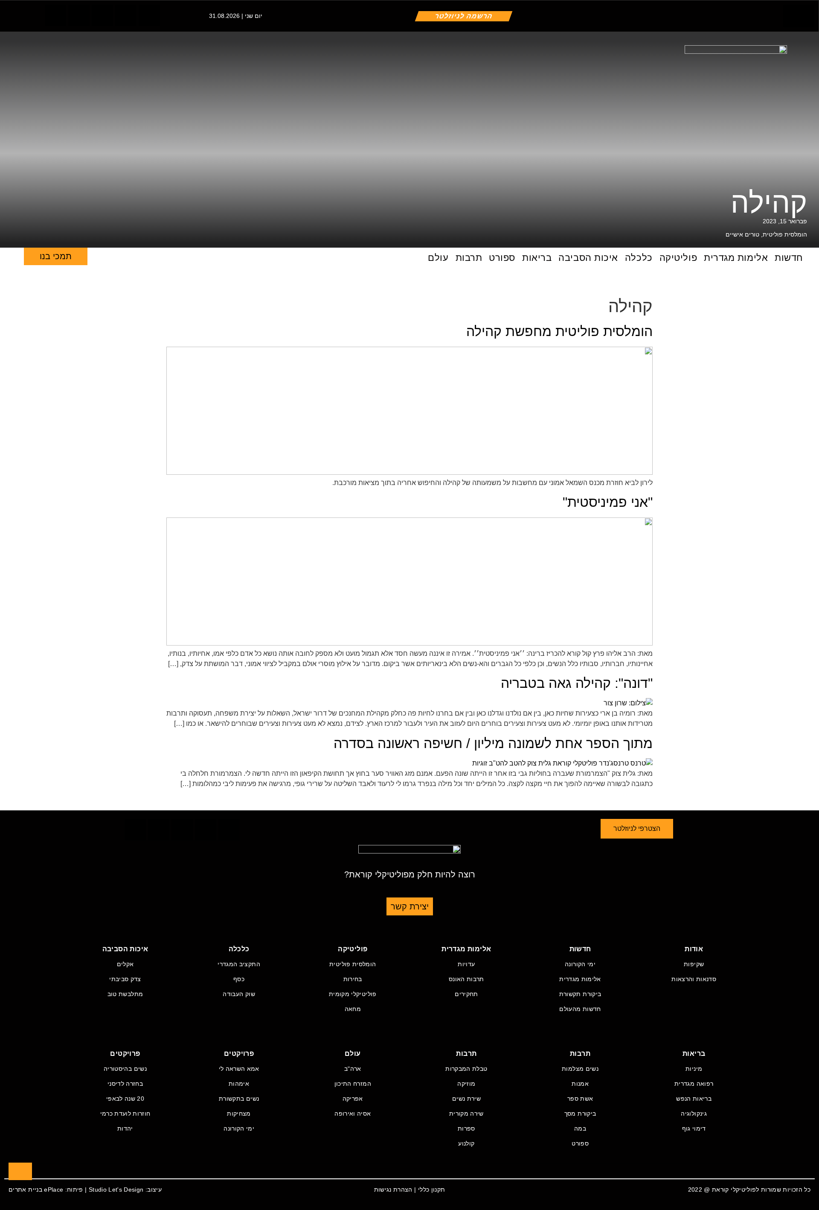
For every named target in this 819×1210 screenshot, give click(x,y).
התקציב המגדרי (239, 964)
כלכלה (639, 257)
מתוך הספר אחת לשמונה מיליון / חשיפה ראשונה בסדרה (493, 743)
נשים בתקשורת (239, 1098)
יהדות (125, 1128)
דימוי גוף (694, 1128)
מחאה (353, 1008)
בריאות (537, 257)
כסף (238, 979)
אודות (694, 949)
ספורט (502, 257)
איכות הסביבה (588, 257)
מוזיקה (466, 1083)
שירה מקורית (466, 1113)
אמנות (580, 1083)
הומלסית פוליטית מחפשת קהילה (559, 331)
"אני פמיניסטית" (608, 502)
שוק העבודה (239, 994)
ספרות (466, 1128)
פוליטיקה (678, 257)
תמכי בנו (56, 256)
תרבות (469, 257)
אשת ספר (580, 1098)
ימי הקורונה (580, 964)
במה (580, 1128)
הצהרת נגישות (393, 1189)
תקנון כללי (431, 1189)
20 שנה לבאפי (125, 1098)
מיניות (693, 1068)
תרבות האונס (466, 979)
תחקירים (466, 994)
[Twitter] (79, 15)
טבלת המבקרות (466, 1068)
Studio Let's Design (116, 1189)
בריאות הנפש (694, 1098)
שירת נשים (466, 1098)
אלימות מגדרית (736, 257)
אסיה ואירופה (352, 1113)
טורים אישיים (742, 234)
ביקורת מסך (580, 1113)
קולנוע (466, 1143)
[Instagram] (102, 15)
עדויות (466, 964)
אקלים (125, 964)
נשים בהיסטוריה (125, 1068)
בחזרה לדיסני (125, 1083)
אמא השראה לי (239, 1068)
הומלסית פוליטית (785, 234)
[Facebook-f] (55, 15)
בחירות (352, 979)
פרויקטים (239, 1053)
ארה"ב (352, 1068)
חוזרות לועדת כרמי (125, 1113)
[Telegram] (125, 15)
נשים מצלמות (580, 1068)
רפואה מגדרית (693, 1083)
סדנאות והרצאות (693, 979)
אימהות (239, 1083)
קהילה (769, 202)
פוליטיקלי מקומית (353, 994)
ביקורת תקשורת (580, 994)
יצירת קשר (410, 906)
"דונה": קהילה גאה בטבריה (577, 683)
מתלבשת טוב (125, 994)
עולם (438, 257)
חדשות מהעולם (580, 1008)
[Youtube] (149, 15)
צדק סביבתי (125, 979)
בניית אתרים (25, 1189)
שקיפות (694, 964)
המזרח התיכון (352, 1083)
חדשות (789, 257)
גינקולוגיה (694, 1113)
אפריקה (353, 1098)
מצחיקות (238, 1113)
